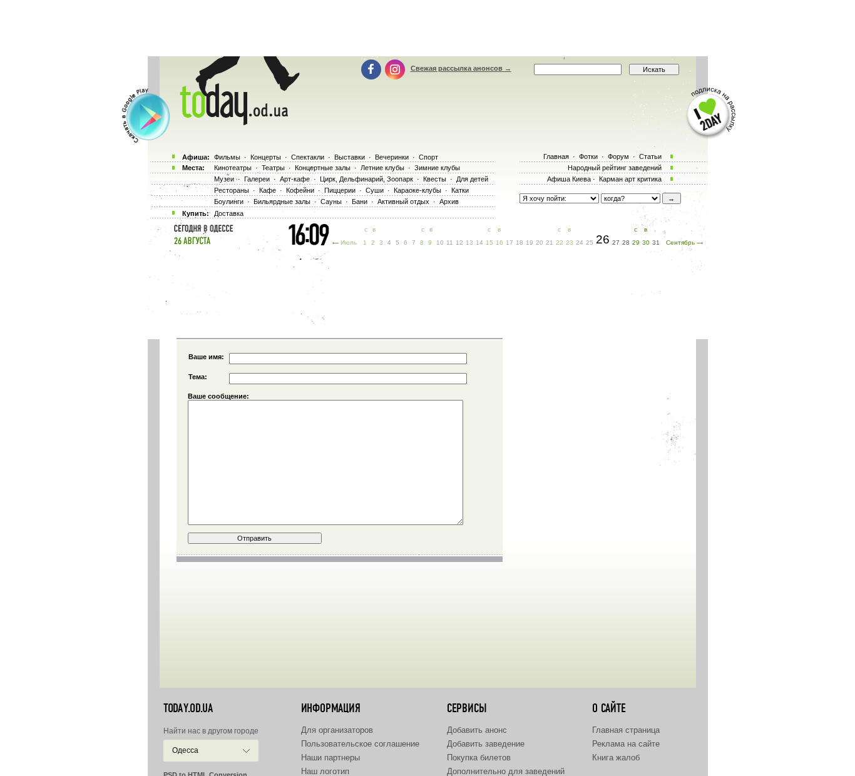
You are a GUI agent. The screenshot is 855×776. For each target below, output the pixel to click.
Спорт (428, 157)
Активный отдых (403, 201)
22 (559, 242)
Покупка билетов (479, 757)
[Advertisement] (427, 28)
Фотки (588, 156)
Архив (449, 201)
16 (499, 242)
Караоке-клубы (417, 190)
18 (519, 242)
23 (569, 242)
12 (459, 242)
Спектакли (307, 157)
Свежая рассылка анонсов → (461, 68)
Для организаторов (337, 730)
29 (636, 242)
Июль (348, 242)
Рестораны (231, 190)
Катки (460, 190)
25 (589, 242)
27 (616, 242)
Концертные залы (323, 167)
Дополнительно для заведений (506, 771)
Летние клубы (382, 167)
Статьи (650, 156)
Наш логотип (325, 771)
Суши (375, 190)
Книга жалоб (616, 757)
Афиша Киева (569, 179)
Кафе (267, 190)
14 (479, 242)
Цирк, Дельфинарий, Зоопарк (366, 179)
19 (529, 242)
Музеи (224, 179)
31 (656, 242)
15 (489, 242)
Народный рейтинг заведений (615, 167)
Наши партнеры (330, 757)
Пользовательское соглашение (360, 743)
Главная (556, 156)
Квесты (434, 179)
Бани (359, 201)
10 (440, 242)
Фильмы (227, 157)
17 (509, 242)
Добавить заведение (486, 743)
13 (469, 242)
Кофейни (300, 190)
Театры (273, 167)
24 (579, 242)
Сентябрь (680, 242)
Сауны (331, 201)
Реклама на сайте (626, 743)
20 (539, 242)
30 (646, 242)
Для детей (472, 179)
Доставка (228, 213)
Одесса (185, 750)
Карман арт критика (630, 179)
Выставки (349, 157)
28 (626, 242)
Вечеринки (392, 157)
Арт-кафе (295, 179)
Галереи (257, 179)
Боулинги (228, 201)
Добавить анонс (477, 730)
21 (549, 242)
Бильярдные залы (281, 201)
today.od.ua (188, 708)
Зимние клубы (437, 167)
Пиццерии (340, 190)
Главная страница (626, 730)
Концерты (265, 157)
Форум (618, 156)
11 (449, 242)
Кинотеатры (233, 167)
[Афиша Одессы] (233, 122)
